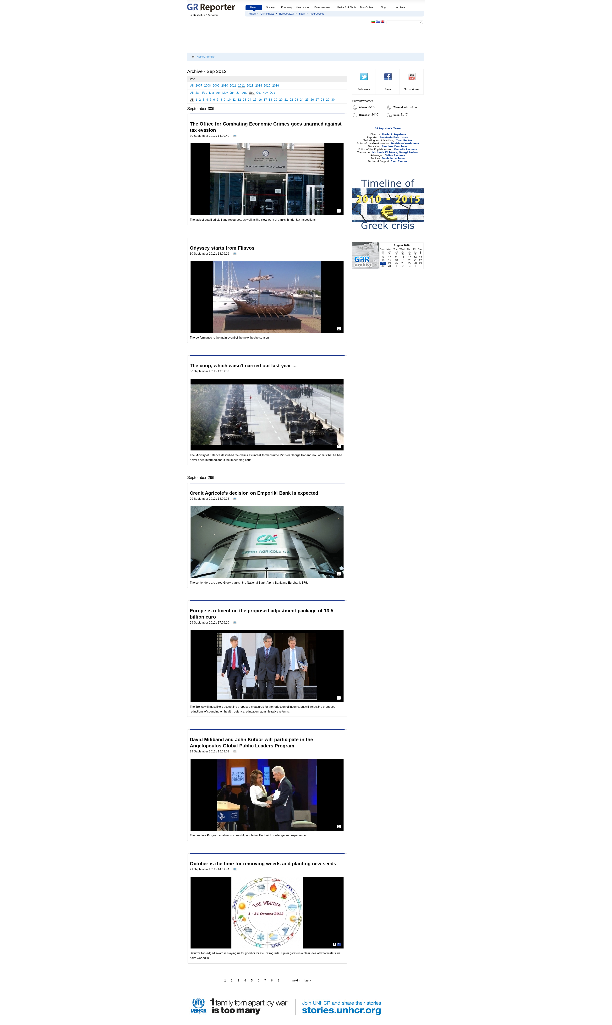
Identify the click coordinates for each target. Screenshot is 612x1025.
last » (308, 980)
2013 (250, 85)
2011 (233, 85)
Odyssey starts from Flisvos (222, 248)
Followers (364, 89)
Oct (258, 92)
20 (281, 99)
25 (307, 99)
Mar (211, 92)
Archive (400, 7)
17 (265, 99)
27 (317, 99)
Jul (238, 92)
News (253, 7)
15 (255, 99)
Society (270, 7)
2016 (275, 85)
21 (286, 99)
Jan (198, 92)
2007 (199, 85)
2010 (224, 85)
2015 (267, 85)
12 (239, 99)
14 (249, 99)
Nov (265, 92)
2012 (241, 85)
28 (322, 99)
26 (312, 99)
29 (327, 99)
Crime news (267, 13)
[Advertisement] (274, 38)
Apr (218, 92)
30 (333, 99)
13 (244, 99)
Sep (251, 92)
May (225, 92)
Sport (302, 13)
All (192, 85)
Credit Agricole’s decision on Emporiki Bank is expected (254, 493)
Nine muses (303, 7)
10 (229, 99)
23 (296, 99)
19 (275, 99)
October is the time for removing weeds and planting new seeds (263, 863)
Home (200, 56)
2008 (207, 85)
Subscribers (412, 89)
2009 (216, 85)
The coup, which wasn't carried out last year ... (243, 365)
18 (270, 99)
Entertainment (322, 7)
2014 (258, 85)
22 (291, 99)
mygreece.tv (317, 13)
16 (260, 99)
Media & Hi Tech (346, 7)
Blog (383, 7)
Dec (272, 92)
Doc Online (366, 7)
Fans (388, 89)
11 (234, 99)
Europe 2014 (286, 13)
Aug (244, 92)
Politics (252, 13)
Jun (232, 92)
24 (301, 99)
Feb (204, 92)
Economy (286, 7)
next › (296, 980)
